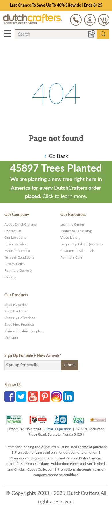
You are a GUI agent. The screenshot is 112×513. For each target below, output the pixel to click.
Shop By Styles (15, 304)
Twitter (21, 396)
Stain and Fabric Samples (23, 331)
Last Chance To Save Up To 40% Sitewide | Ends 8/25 (56, 5)
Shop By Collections (19, 318)
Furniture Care (71, 257)
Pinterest (45, 396)
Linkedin (68, 396)
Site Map (11, 337)
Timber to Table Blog (76, 231)
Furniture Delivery (18, 270)
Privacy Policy (14, 264)
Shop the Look (15, 311)
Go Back (58, 156)
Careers (10, 277)
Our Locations (15, 237)
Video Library (70, 237)
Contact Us (12, 231)
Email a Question (58, 429)
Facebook (9, 396)
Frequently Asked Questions (81, 244)
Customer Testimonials (77, 250)
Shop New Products (19, 324)
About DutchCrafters (20, 224)
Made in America (17, 250)
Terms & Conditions (19, 257)
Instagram (56, 396)
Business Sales (15, 244)
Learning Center (72, 224)
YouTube (33, 396)
